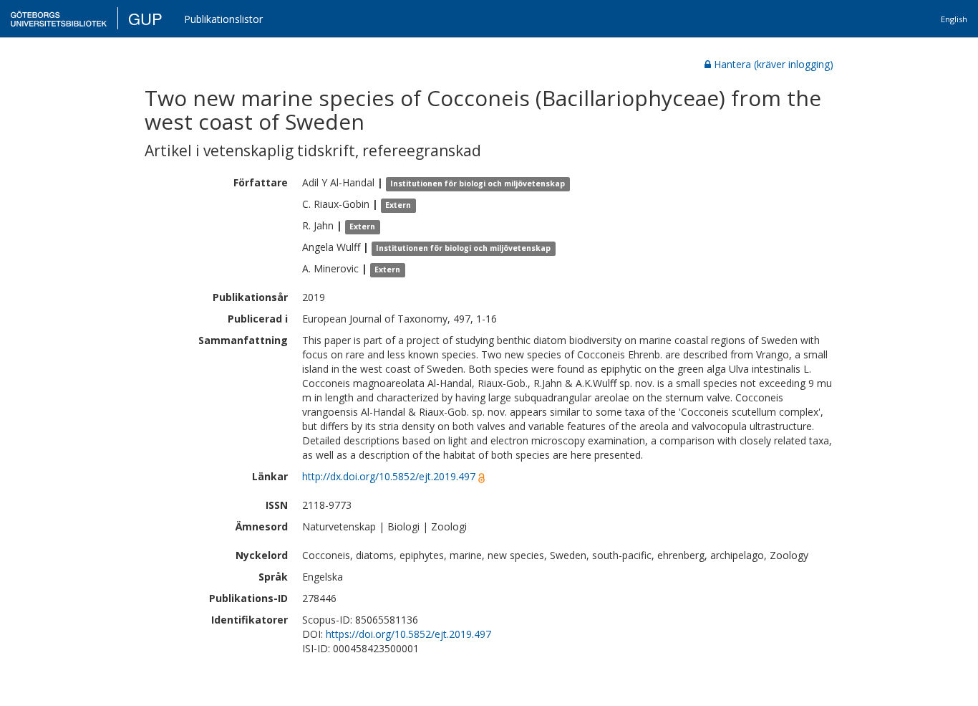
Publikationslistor (223, 19)
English (954, 19)
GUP (145, 18)
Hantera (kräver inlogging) (773, 64)
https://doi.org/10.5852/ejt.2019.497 (408, 634)
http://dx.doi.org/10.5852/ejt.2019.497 (388, 476)
